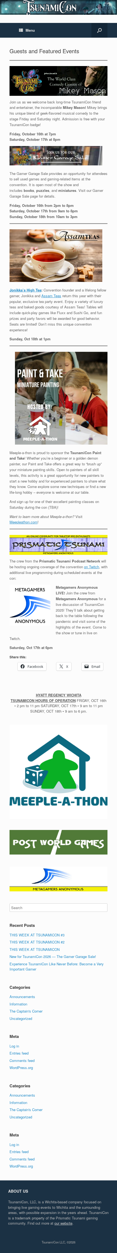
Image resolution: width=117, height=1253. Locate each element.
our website (63, 1223)
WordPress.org (21, 1067)
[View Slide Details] (58, 771)
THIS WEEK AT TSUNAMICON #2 (37, 942)
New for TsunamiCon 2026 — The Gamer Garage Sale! (53, 956)
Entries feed (19, 1053)
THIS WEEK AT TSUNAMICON (35, 949)
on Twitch (91, 566)
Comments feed (22, 1060)
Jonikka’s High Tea (25, 290)
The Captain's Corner (26, 1011)
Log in (14, 1046)
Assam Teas (51, 295)
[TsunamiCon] (58, 7)
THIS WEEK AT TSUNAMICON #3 (37, 934)
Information (18, 1004)
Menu (30, 30)
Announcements (22, 996)
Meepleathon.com (24, 522)
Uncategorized (21, 1018)
